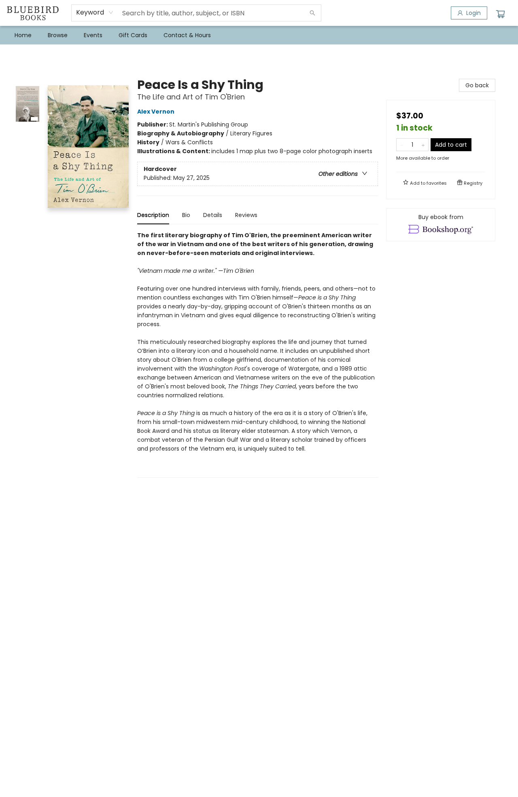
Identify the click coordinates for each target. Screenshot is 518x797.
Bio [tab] (186, 215)
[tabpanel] (257, 354)
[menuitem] (23, 35)
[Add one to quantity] (423, 144)
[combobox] (95, 12)
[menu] (259, 35)
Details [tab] (212, 215)
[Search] (312, 13)
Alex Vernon (155, 112)
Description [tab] (153, 215)
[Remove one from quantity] (402, 144)
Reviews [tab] (246, 215)
